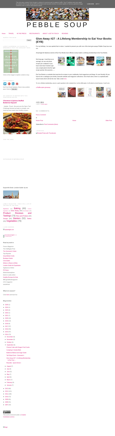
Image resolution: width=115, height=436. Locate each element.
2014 (7, 334)
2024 (7, 307)
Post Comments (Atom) (51, 124)
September (10, 345)
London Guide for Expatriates (12, 265)
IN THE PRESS (21, 33)
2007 (7, 404)
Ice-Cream (26, 210)
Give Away (44, 104)
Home (3, 33)
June (8, 371)
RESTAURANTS (34, 33)
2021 (7, 315)
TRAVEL (11, 33)
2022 (7, 312)
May (8, 374)
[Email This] (37, 102)
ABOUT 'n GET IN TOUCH (51, 33)
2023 (7, 310)
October (9, 342)
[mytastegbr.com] (8, 229)
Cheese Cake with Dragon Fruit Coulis (18, 347)
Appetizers (6, 208)
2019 (7, 321)
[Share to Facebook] (41, 102)
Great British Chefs (8, 256)
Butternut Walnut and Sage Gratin (16, 352)
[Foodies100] (7, 236)
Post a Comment (41, 114)
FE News (6, 270)
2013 (7, 388)
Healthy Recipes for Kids (10, 277)
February (9, 382)
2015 (7, 331)
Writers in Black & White (10, 263)
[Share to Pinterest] (43, 102)
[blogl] (5, 427)
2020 (7, 318)
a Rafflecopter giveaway (43, 87)
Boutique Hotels (8, 258)
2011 (6, 394)
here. (65, 78)
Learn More (90, 4)
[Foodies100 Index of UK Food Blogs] (10, 234)
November (10, 339)
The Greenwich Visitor (9, 251)
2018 (7, 323)
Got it (97, 4)
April (8, 377)
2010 (7, 396)
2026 (7, 304)
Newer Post (39, 120)
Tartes (29, 218)
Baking (17, 208)
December (10, 337)
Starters (17, 218)
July (8, 369)
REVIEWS (65, 33)
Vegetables (11, 221)
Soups (5, 218)
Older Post (109, 120)
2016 (7, 329)
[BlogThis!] (38, 102)
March (9, 379)
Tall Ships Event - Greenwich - (15, 355)
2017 (7, 326)
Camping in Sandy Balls (13, 350)
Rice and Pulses (22, 216)
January (9, 385)
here (7, 294)
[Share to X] (40, 102)
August (9, 366)
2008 (7, 402)
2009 (7, 399)
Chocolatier (6, 260)
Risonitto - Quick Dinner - (13, 363)
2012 (7, 391)
